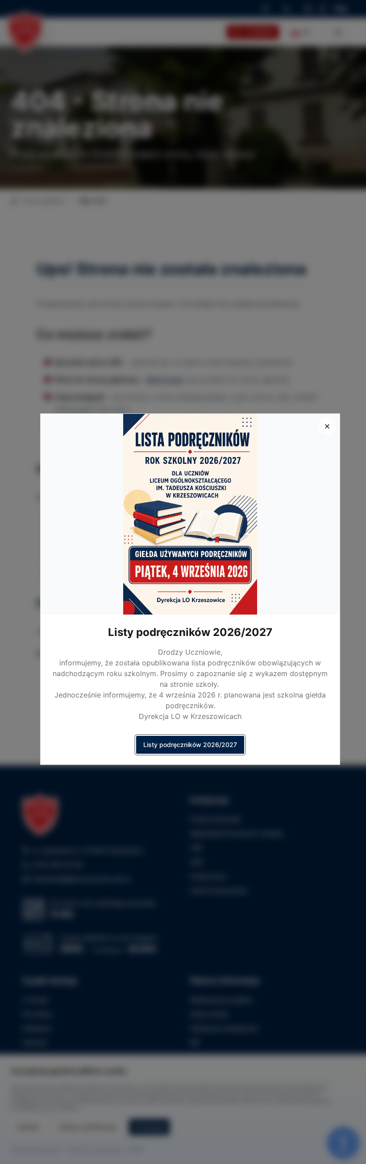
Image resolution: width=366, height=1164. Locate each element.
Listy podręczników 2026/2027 (190, 744)
